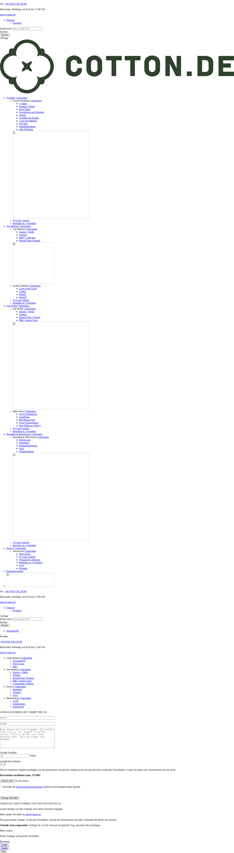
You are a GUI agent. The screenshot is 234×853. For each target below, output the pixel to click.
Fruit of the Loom (28, 288)
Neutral (23, 234)
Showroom (24, 554)
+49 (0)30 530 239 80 (15, 4)
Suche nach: (6, 28)
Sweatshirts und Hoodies (31, 112)
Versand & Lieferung (29, 559)
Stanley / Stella (26, 232)
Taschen (23, 123)
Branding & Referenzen (18, 434)
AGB (15, 701)
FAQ (21, 565)
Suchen (3, 31)
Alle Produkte (26, 129)
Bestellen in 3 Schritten (24, 223)
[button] (21, 98)
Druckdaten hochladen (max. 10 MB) (20, 775)
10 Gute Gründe (21, 220)
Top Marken (12, 226)
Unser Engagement (28, 422)
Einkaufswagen (14, 571)
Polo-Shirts (24, 109)
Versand (17, 692)
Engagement (19, 660)
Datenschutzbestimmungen (29, 786)
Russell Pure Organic (29, 240)
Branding (17, 689)
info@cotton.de (8, 14)
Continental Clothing (23, 683)
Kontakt (23, 568)
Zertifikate (24, 417)
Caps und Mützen (28, 120)
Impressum (18, 706)
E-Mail (4, 844)
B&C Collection (27, 237)
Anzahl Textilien (8, 752)
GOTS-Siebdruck (28, 414)
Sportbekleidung (27, 126)
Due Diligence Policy (30, 425)
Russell (22, 297)
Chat (3, 851)
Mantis (22, 294)
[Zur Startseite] (117, 92)
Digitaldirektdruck (28, 445)
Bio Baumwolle (27, 420)
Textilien (10, 98)
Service (10, 548)
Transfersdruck (26, 451)
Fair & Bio (11, 306)
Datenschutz (19, 703)
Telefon (4, 848)
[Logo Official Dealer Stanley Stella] (120, 580)
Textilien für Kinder (29, 118)
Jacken (22, 115)
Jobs (15, 666)
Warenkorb (12, 631)
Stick (21, 448)
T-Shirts (23, 103)
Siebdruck (24, 442)
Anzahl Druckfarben (10, 761)
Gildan (22, 291)
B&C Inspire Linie (28, 320)
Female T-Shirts (27, 106)
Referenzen (25, 440)
